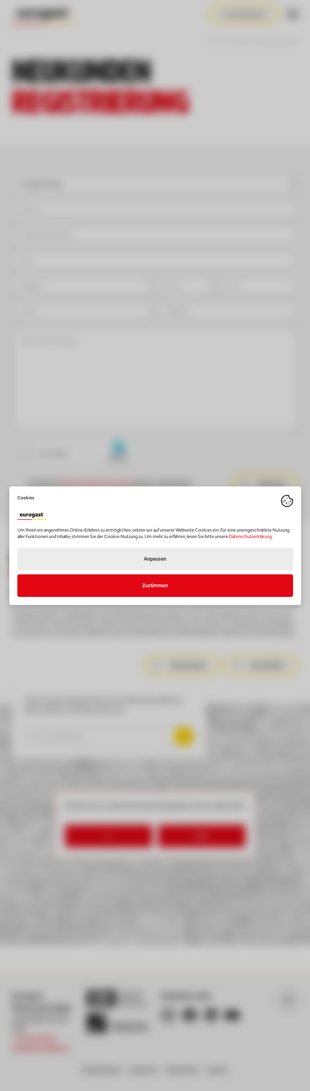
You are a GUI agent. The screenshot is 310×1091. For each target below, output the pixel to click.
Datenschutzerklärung (250, 536)
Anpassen (155, 559)
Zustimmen (155, 585)
